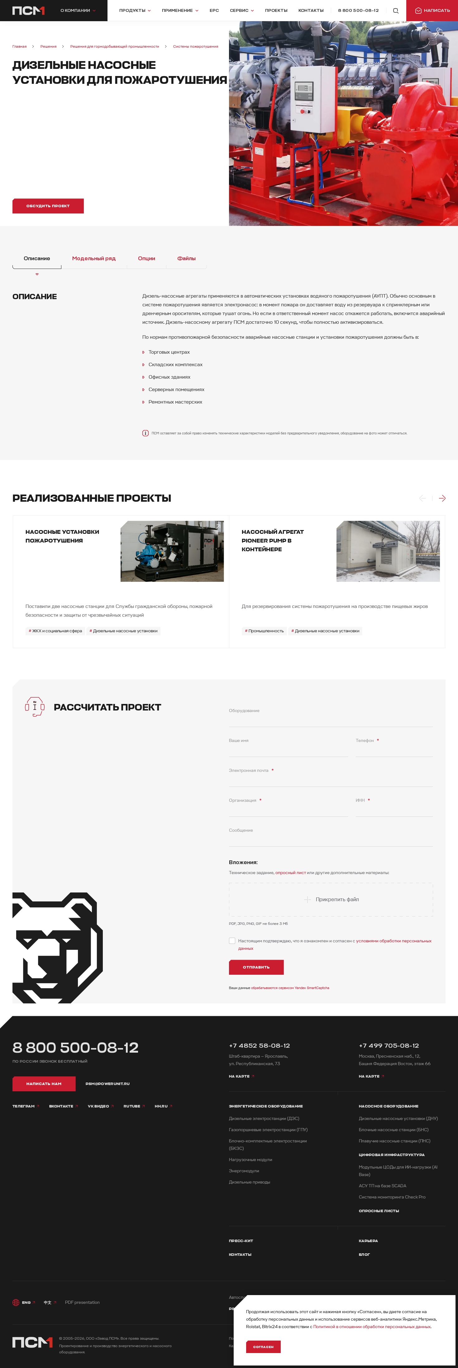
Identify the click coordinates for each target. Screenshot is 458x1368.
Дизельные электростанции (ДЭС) (264, 1118)
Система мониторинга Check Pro (392, 1197)
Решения (48, 46)
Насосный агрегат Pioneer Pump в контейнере (272, 541)
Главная (19, 46)
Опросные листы (379, 1210)
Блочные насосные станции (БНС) (394, 1129)
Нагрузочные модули (250, 1159)
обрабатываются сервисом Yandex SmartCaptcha (290, 988)
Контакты (240, 1254)
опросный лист (290, 872)
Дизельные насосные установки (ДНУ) (398, 1118)
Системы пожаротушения (195, 46)
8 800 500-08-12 (75, 1048)
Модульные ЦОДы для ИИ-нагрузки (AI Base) (398, 1171)
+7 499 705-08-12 (389, 1046)
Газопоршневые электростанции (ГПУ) (268, 1129)
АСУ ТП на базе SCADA (382, 1186)
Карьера (368, 1240)
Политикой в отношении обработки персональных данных (372, 1326)
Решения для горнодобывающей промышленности (114, 46)
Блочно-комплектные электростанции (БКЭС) (268, 1144)
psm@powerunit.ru (108, 1083)
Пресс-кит (241, 1240)
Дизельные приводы (249, 1182)
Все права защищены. (140, 1338)
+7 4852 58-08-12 (259, 1046)
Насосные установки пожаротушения (62, 536)
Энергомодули (244, 1171)
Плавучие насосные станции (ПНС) (395, 1141)
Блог (364, 1254)
